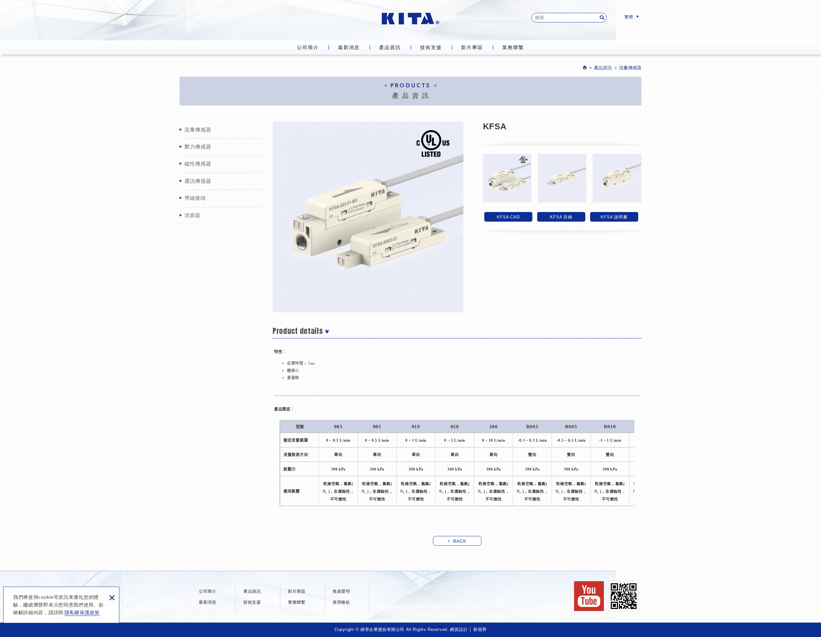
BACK (459, 541)
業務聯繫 (513, 47)
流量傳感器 (197, 129)
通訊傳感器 (197, 181)
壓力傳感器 (197, 146)
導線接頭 (195, 198)
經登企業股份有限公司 (410, 18)
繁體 (628, 16)
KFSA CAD (508, 217)
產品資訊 (390, 47)
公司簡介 (308, 47)
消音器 (192, 215)
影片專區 (472, 47)
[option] (368, 217)
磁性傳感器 (197, 163)
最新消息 (349, 47)
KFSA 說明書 (614, 217)
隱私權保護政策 (82, 612)
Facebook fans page (589, 596)
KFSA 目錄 (561, 217)
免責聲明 (341, 591)
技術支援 (431, 47)
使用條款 (341, 602)
